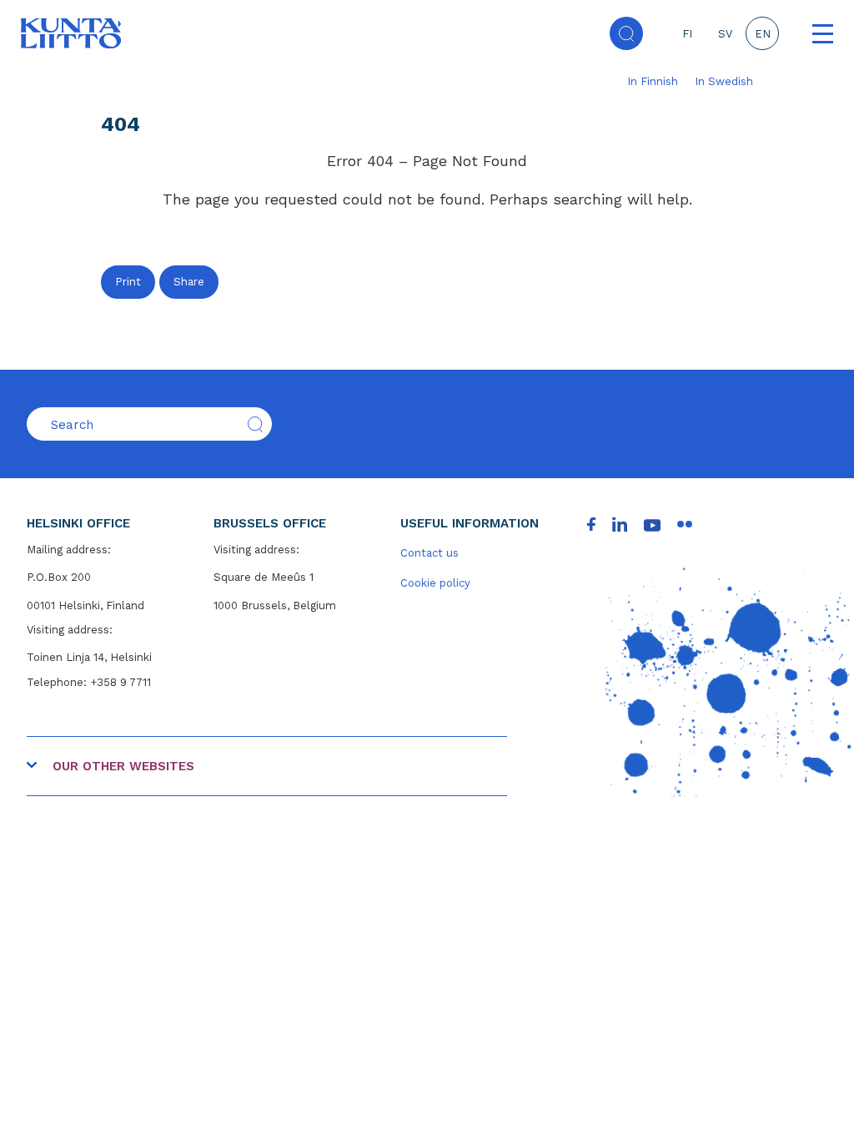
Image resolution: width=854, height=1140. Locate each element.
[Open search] (626, 33)
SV (725, 34)
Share (188, 281)
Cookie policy (435, 583)
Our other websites (123, 766)
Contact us (429, 553)
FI (687, 34)
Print (128, 281)
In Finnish (652, 81)
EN (763, 34)
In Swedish (724, 81)
